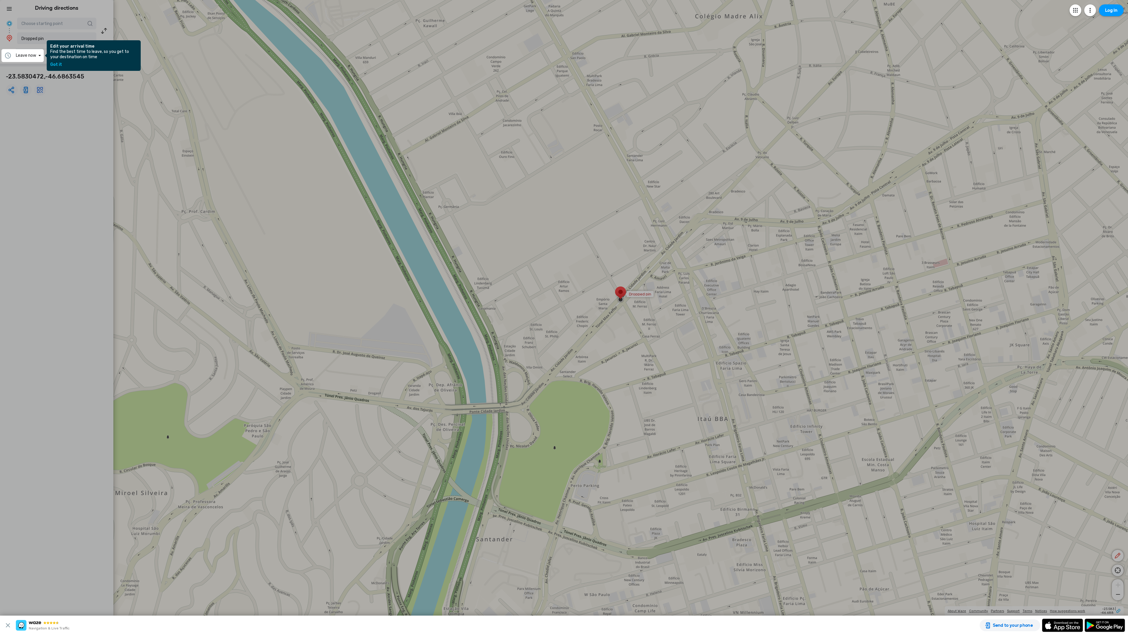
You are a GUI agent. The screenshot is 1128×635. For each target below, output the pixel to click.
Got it (56, 64)
